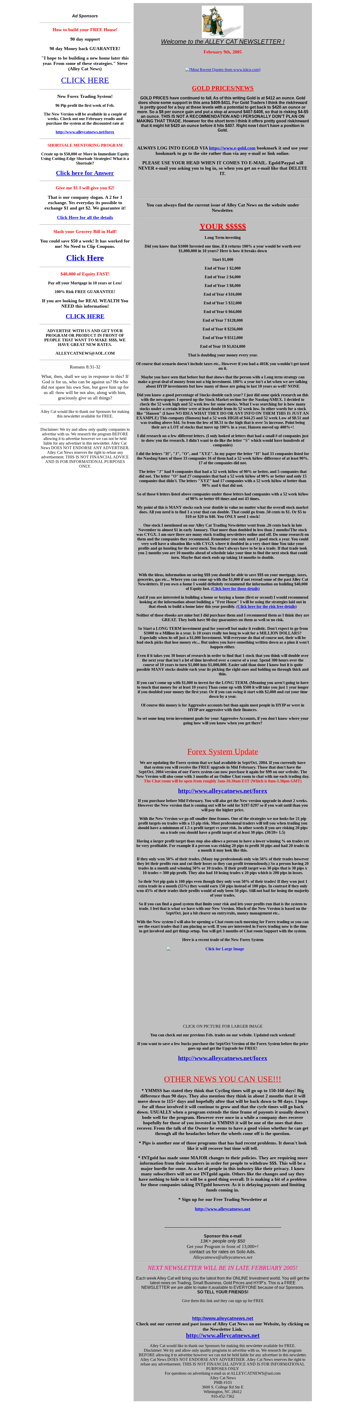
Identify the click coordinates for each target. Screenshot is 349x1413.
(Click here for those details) (235, 588)
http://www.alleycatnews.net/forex (85, 132)
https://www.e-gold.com (232, 147)
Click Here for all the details (85, 217)
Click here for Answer (85, 173)
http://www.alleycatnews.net (222, 1208)
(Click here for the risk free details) (266, 606)
